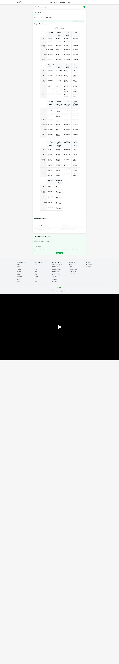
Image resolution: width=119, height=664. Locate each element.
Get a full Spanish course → (78, 21)
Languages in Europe (56, 269)
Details (50, 17)
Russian (19, 266)
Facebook (90, 264)
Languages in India (55, 267)
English (18, 272)
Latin (35, 266)
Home (70, 264)
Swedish (36, 276)
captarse (38, 250)
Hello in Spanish (55, 272)
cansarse (72, 247)
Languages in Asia (55, 271)
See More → (54, 281)
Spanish (42, 241)
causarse (74, 250)
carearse (48, 250)
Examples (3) (44, 17)
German (19, 279)
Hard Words (54, 276)
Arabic (18, 267)
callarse (44, 247)
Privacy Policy (72, 272)
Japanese (19, 269)
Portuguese (19, 276)
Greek (18, 264)
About (70, 266)
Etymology (62, 2)
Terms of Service (72, 271)
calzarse (63, 247)
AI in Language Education (57, 264)
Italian (36, 269)
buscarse (37, 247)
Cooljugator (36, 241)
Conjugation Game (73, 269)
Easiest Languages (56, 274)
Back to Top (59, 253)
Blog (69, 2)
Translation (61, 28)
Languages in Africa (56, 266)
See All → (19, 281)
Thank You (54, 277)
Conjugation (53, 2)
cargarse (58, 250)
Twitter (89, 266)
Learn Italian (54, 279)
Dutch (18, 274)
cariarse (65, 250)
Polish (36, 279)
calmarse (54, 247)
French (18, 277)
